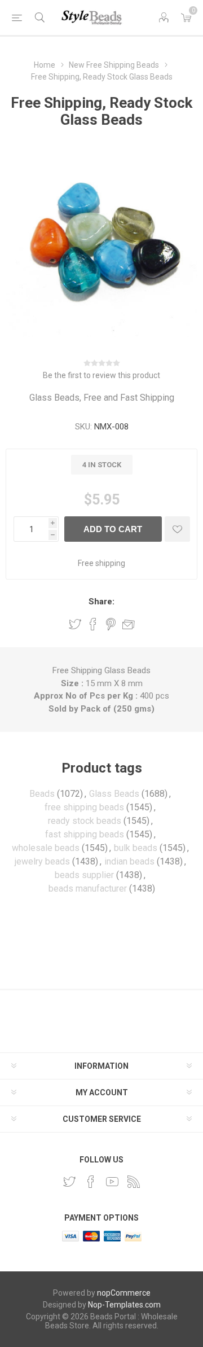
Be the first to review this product (101, 375)
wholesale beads (46, 848)
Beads (42, 793)
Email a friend (128, 624)
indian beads (129, 861)
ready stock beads (84, 820)
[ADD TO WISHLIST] (177, 529)
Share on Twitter (75, 624)
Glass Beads (114, 793)
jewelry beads (42, 861)
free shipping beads (84, 807)
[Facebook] (91, 1182)
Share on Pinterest (111, 624)
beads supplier (84, 875)
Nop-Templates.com (124, 1304)
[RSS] (134, 1182)
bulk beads (135, 848)
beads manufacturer (87, 888)
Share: (101, 601)
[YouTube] (112, 1182)
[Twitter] (69, 1182)
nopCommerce (124, 1292)
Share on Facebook (93, 624)
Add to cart (112, 529)
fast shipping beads (84, 834)
